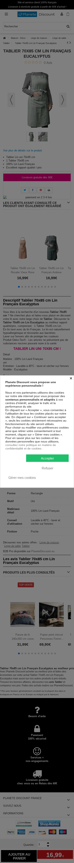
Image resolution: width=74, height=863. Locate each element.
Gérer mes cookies (22, 477)
